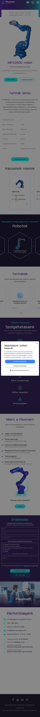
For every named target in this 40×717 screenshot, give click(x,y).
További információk (27, 357)
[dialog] (20, 358)
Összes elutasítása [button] (20, 366)
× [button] (37, 343)
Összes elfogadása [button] (20, 361)
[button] (20, 370)
